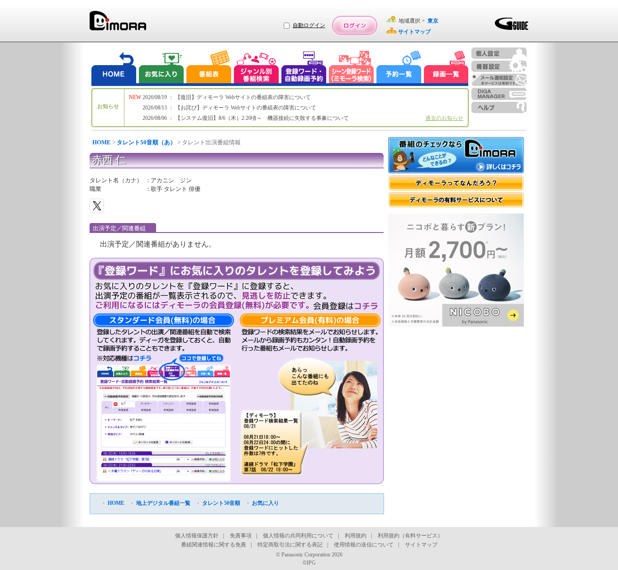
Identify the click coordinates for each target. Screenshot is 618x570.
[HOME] (114, 68)
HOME (101, 142)
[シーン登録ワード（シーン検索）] (351, 68)
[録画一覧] (446, 68)
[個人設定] (499, 53)
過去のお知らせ (444, 118)
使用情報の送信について (364, 545)
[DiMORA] (118, 24)
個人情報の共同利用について (298, 535)
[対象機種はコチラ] (124, 358)
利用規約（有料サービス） (410, 535)
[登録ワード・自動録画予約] (304, 68)
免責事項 (241, 535)
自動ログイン (309, 25)
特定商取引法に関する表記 (290, 545)
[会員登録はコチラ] (345, 306)
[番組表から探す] (208, 68)
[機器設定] (499, 66)
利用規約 (355, 535)
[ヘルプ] (499, 107)
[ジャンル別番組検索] (256, 68)
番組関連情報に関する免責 (213, 545)
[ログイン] (354, 25)
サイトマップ (421, 545)
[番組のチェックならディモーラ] (456, 156)
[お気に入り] (160, 68)
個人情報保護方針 (197, 535)
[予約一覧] (399, 68)
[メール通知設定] (499, 80)
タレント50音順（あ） (146, 142)
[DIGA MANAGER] (499, 94)
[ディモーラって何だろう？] (456, 183)
